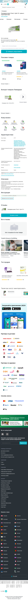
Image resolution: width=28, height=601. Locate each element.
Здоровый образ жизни (6, 503)
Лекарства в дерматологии (19, 142)
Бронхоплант (11, 291)
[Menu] (1, 4)
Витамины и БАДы (5, 484)
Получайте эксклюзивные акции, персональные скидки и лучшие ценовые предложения (13, 438)
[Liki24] (4, 591)
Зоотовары (3, 501)
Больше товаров (5, 113)
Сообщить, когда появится (15, 51)
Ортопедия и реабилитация (7, 492)
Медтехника (3, 490)
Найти (25, 7)
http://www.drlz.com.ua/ (8, 173)
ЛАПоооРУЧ (3, 498)
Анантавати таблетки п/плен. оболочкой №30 (7, 276)
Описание (9, 19)
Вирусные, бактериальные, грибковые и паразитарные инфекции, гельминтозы (20, 144)
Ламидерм (16, 164)
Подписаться (23, 443)
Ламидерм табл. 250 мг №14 (8, 103)
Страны (2, 464)
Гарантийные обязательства (7, 469)
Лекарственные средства (6, 480)
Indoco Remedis (4, 16)
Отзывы (25, 19)
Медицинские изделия (5, 488)
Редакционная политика (6, 471)
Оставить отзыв (14, 215)
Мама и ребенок (4, 494)
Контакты (3, 452)
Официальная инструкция (7, 198)
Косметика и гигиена (5, 482)
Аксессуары (3, 505)
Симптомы (22, 142)
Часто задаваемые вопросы (7, 455)
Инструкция (17, 19)
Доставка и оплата (5, 450)
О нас (2, 462)
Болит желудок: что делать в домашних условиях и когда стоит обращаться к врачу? (10, 253)
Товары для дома (4, 496)
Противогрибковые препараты (18, 141)
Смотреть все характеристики (7, 175)
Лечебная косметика (5, 486)
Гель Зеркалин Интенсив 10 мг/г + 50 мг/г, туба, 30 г (8, 73)
